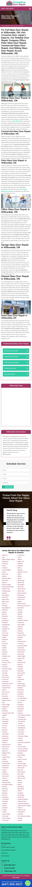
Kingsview (5, 791)
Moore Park (21, 582)
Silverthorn (21, 692)
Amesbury (5, 563)
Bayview (4, 582)
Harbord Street (6, 744)
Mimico (20, 576)
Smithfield (20, 694)
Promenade (21, 648)
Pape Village (21, 624)
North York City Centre (24, 605)
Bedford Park (6, 589)
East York (4, 694)
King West (5, 788)
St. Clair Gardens (22, 698)
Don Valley (5, 675)
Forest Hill (5, 723)
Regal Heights (21, 656)
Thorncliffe (21, 734)
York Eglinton (21, 812)
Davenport (5, 666)
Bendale (4, 593)
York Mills (20, 814)
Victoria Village (22, 763)
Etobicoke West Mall (8, 713)
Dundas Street (6, 687)
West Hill (20, 770)
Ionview (4, 770)
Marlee (20, 568)
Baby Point (5, 574)
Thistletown (21, 732)
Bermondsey (5, 595)
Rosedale (20, 675)
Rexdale (20, 660)
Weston (20, 780)
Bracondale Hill (6, 608)
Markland (20, 565)
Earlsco (4, 690)
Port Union (20, 643)
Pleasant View (22, 641)
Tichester (20, 740)
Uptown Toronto (22, 759)
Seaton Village (22, 685)
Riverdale (20, 666)
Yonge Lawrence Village (24, 805)
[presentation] (4, 523)
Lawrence (5, 807)
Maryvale (20, 570)
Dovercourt (5, 679)
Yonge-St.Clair (21, 810)
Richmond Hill (21, 662)
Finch (3, 717)
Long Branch (21, 555)
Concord (4, 658)
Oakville (20, 614)
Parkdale (20, 627)
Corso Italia (5, 660)
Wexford (20, 782)
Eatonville (5, 696)
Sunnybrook (21, 709)
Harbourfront (5, 746)
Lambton (4, 803)
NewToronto (21, 599)
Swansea (20, 713)
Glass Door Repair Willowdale (17, 25)
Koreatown (5, 797)
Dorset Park (5, 677)
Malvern (20, 559)
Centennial (5, 635)
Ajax (3, 557)
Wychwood (21, 797)
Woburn (20, 791)
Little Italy (5, 816)
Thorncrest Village (23, 736)
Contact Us (4, 853)
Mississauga (21, 580)
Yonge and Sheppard (23, 803)
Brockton (4, 618)
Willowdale (7, 25)
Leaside (4, 810)
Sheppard (20, 687)
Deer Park (5, 671)
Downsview (5, 681)
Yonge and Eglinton (23, 799)
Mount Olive (21, 591)
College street (6, 656)
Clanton (4, 650)
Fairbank (4, 715)
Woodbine (20, 793)
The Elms (20, 723)
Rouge (19, 677)
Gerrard (4, 727)
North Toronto (22, 603)
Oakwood (20, 616)
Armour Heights (6, 570)
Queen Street (21, 650)
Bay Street (5, 580)
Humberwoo (5, 765)
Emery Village (6, 704)
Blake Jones (5, 601)
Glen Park (4, 730)
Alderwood (5, 561)
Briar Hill (4, 614)
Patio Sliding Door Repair (8, 850)
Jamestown (5, 774)
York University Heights (24, 816)
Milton (19, 574)
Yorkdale (20, 818)
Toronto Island (22, 746)
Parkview (20, 629)
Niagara (20, 601)
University (20, 753)
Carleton (4, 631)
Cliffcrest (5, 652)
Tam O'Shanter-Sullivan (24, 715)
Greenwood (5, 738)
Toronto (20, 757)
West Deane (21, 767)
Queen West (21, 652)
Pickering (20, 637)
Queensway (21, 654)
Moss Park (21, 586)
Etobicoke (5, 711)
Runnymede (21, 679)
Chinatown (5, 639)
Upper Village (21, 755)
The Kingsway (21, 727)
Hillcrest (4, 755)
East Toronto (5, 692)
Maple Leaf (21, 561)
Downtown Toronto (7, 683)
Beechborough (6, 591)
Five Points (5, 719)
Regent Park (21, 658)
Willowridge (21, 788)
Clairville (4, 648)
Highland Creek (6, 753)
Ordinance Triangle (23, 620)
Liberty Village (6, 814)
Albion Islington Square (8, 559)
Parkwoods (21, 633)
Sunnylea (20, 711)
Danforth (4, 664)
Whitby (20, 784)
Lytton (19, 557)
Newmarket (21, 595)
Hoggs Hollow (6, 757)
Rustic (19, 681)
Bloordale (4, 605)
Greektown (5, 736)
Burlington (5, 622)
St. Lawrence (21, 700)
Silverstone (21, 690)
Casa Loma (5, 633)
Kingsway (4, 793)
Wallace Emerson (22, 765)
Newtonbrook (21, 597)
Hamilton (4, 742)
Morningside (21, 584)
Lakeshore (5, 801)
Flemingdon (5, 721)
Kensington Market (7, 784)
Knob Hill (4, 795)
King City (4, 786)
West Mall (20, 774)
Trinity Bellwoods (22, 751)
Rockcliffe (21, 671)
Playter (20, 639)
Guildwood (5, 740)
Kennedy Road (6, 782)
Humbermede (6, 763)
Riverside (20, 669)
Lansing (4, 805)
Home (2, 25)
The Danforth (21, 721)
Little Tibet (5, 820)
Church (4, 641)
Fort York (4, 725)
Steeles (20, 702)
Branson (4, 612)
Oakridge (20, 612)
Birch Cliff (5, 597)
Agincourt (5, 555)
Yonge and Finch (22, 801)
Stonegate (21, 704)
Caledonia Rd (5, 629)
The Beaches (21, 717)
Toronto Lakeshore (23, 749)
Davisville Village (6, 669)
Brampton (5, 610)
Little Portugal (6, 818)
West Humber (21, 772)
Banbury (4, 576)
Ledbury (4, 812)
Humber (4, 759)
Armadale (4, 568)
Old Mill (20, 618)
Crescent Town (6, 662)
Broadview (5, 616)
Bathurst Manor (6, 578)
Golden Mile (5, 734)
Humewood (5, 767)
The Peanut (21, 730)
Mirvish (20, 578)
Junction (4, 778)
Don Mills (4, 673)
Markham (20, 563)
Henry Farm (5, 749)
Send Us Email (9, 868)
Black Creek (5, 599)
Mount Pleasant (22, 593)
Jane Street (5, 776)
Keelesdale (5, 780)
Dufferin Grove (6, 685)
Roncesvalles (21, 673)
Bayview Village (6, 584)
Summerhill (21, 706)
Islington (4, 772)
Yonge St (20, 807)
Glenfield (4, 732)
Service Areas (5, 856)
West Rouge (21, 776)
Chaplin (4, 637)
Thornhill (20, 738)
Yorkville (20, 820)
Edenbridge (5, 698)
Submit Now (9, 487)
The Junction (21, 725)
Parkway (20, 631)
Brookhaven (5, 620)
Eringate (4, 709)
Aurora (4, 572)
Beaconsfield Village (7, 586)
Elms (3, 702)
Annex (4, 565)
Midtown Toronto (22, 572)
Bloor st (4, 603)
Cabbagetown (6, 624)
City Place (5, 643)
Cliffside (4, 654)
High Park (4, 751)
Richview (20, 664)
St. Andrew (21, 696)
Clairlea (4, 645)
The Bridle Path (22, 719)
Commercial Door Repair (8, 847)
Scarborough (21, 683)
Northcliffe (21, 608)
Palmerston (21, 622)
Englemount (5, 706)
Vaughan (20, 761)
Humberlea (5, 761)
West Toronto (21, 778)
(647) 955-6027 (7, 8)
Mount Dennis (21, 589)
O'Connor (20, 610)
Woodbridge (21, 795)
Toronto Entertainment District (24, 743)
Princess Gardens (22, 645)
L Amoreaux (5, 799)
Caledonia (5, 627)
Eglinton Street (6, 700)
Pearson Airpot (22, 635)
